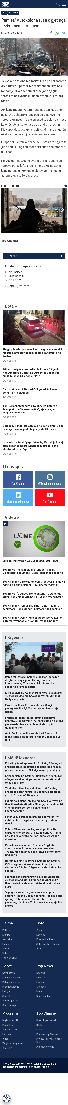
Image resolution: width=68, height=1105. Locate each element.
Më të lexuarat (21, 757)
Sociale (6, 948)
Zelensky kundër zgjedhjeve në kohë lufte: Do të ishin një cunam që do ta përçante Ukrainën (33, 429)
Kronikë (6, 934)
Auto (39, 948)
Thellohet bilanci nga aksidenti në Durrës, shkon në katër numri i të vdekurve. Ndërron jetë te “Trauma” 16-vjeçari (33, 792)
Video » (12, 517)
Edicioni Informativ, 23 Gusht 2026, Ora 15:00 (30, 560)
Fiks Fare (7, 1034)
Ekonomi (7, 944)
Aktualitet (7, 939)
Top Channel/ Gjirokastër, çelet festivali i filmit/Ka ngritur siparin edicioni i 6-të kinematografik (34, 583)
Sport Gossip (9, 1005)
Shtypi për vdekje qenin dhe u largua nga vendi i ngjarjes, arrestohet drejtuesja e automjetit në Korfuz (32, 355)
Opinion (40, 930)
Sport (7, 966)
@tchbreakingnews (18, 501)
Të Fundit (13, 13)
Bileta (39, 1025)
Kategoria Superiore (12, 977)
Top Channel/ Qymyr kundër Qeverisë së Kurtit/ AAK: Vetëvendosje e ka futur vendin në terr (32, 619)
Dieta (39, 991)
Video (5, 953)
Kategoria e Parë (11, 982)
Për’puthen (8, 1025)
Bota (4, 13)
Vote (11, 285)
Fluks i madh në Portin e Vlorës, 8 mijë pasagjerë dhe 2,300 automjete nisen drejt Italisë (31, 708)
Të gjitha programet (12, 1043)
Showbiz (41, 973)
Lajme (7, 923)
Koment (40, 934)
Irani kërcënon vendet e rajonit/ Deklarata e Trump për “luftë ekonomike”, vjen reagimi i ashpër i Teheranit (30, 411)
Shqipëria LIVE (9, 1029)
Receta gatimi (43, 996)
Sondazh (12, 256)
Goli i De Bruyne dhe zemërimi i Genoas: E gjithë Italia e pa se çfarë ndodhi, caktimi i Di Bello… (32, 737)
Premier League (10, 986)
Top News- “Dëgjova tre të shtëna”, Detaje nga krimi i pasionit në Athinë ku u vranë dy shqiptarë (33, 595)
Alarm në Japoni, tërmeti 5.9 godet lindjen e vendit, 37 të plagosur (30, 393)
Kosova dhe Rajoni (45, 939)
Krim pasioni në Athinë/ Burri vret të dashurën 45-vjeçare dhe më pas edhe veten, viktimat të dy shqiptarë (33, 696)
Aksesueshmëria (45, 1046)
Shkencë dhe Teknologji (48, 944)
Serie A (6, 996)
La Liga (6, 991)
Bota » (11, 306)
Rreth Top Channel (46, 1020)
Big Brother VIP (10, 1020)
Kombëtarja (8, 973)
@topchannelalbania (49, 483)
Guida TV (7, 1048)
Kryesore (16, 637)
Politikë (6, 930)
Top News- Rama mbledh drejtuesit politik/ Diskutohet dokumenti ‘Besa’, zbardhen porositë (33, 571)
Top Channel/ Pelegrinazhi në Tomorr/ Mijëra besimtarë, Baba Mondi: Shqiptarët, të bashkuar (32, 607)
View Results (23, 286)
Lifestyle (40, 977)
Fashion (40, 982)
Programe (10, 1013)
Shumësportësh (10, 1000)
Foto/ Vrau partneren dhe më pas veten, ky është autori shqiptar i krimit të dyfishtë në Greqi (32, 820)
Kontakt (40, 1029)
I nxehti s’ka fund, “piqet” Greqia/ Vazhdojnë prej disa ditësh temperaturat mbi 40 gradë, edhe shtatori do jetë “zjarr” (33, 448)
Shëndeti (41, 986)
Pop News (44, 966)
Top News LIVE (10, 958)
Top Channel (18, 483)
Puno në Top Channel (47, 1034)
